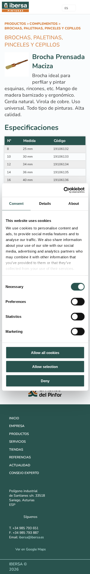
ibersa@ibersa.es (31, 537)
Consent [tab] (16, 203)
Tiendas (16, 449)
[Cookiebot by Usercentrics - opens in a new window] (64, 190)
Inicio (14, 418)
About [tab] (73, 203)
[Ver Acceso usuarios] (48, 6)
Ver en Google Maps (29, 549)
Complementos (44, 23)
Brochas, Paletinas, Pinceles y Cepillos (43, 28)
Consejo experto (24, 473)
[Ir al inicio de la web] (15, 11)
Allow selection (45, 367)
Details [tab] (45, 203)
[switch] (77, 301)
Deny (45, 381)
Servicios (17, 441)
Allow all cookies (45, 352)
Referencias (20, 457)
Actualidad (19, 465)
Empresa (16, 426)
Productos (15, 23)
